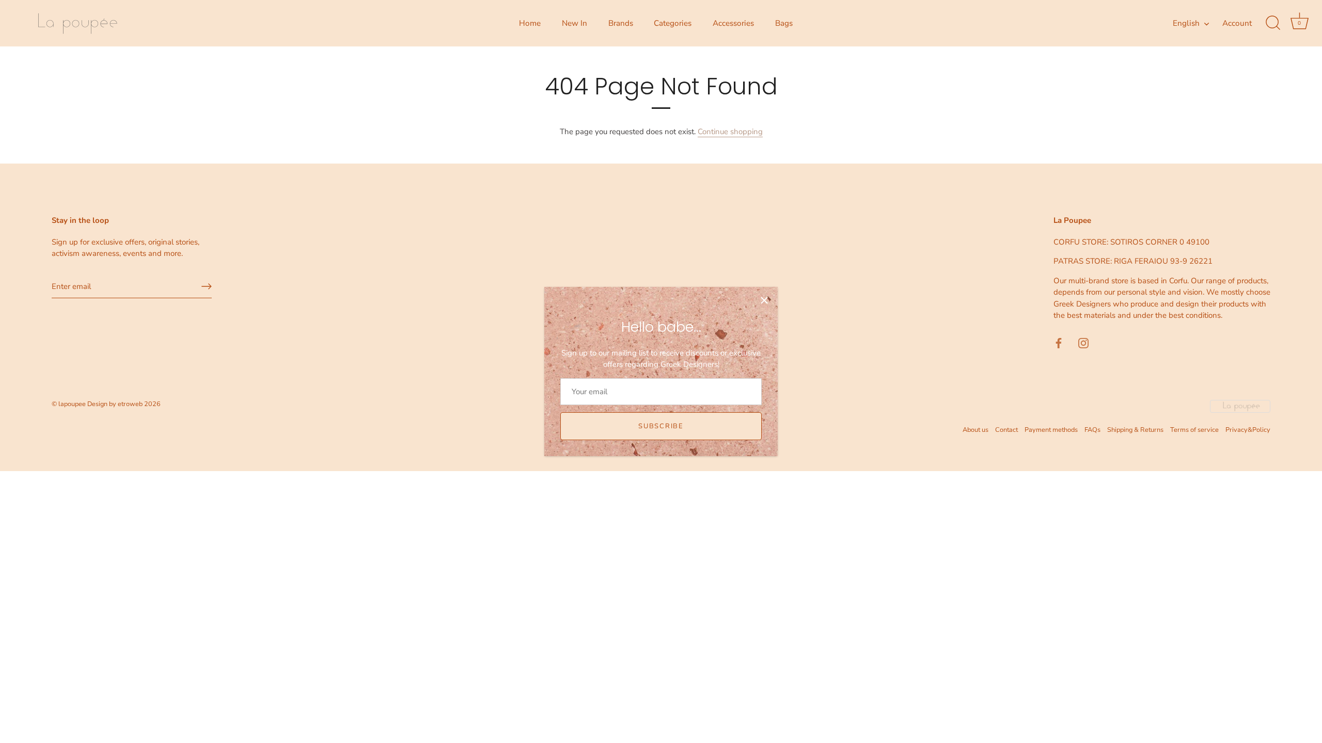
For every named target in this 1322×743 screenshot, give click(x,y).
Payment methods (1051, 429)
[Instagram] (1083, 342)
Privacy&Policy (1247, 429)
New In (574, 23)
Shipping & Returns (1135, 429)
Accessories (733, 23)
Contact (1006, 429)
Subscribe (660, 426)
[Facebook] (1058, 342)
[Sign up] (206, 286)
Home (530, 23)
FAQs (1092, 429)
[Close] (764, 300)
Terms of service (1194, 429)
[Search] (1273, 23)
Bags (784, 23)
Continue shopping (730, 131)
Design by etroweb (115, 404)
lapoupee (72, 404)
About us (975, 429)
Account (1237, 23)
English (1186, 23)
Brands (620, 23)
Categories (672, 23)
